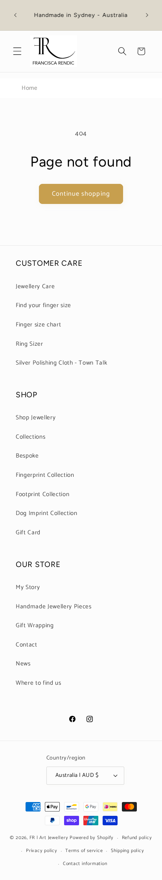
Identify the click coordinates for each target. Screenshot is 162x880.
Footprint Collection (42, 494)
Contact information (85, 864)
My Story (28, 587)
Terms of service (84, 851)
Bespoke (27, 456)
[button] (17, 51)
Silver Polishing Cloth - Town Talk (61, 363)
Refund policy (137, 838)
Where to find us (38, 683)
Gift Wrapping (35, 625)
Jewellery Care (35, 286)
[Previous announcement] (15, 15)
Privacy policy (41, 851)
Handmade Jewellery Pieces (54, 606)
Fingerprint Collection (45, 475)
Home (29, 88)
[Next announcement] (147, 15)
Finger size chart (38, 325)
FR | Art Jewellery (48, 838)
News (23, 664)
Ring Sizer (29, 344)
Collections (30, 437)
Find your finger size (43, 305)
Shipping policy (127, 851)
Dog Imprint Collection (46, 513)
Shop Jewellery (35, 417)
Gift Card (28, 532)
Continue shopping (81, 194)
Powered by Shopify (92, 838)
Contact (26, 645)
